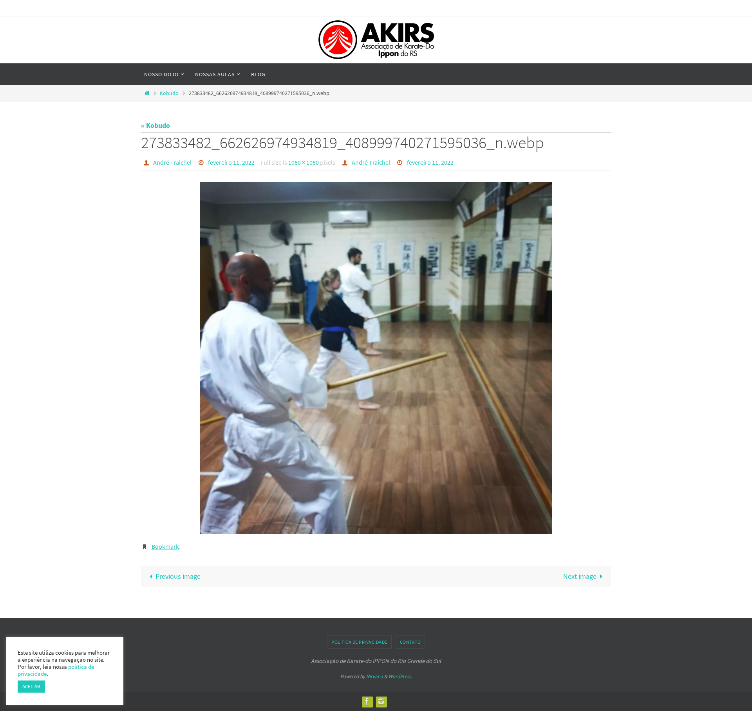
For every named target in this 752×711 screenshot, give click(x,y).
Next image (580, 576)
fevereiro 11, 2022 (231, 162)
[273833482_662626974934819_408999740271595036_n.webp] (376, 358)
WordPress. (400, 676)
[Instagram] (381, 701)
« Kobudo (155, 125)
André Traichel (172, 162)
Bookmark (165, 546)
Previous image (178, 576)
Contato (410, 642)
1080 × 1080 (303, 162)
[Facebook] (367, 701)
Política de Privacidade (359, 642)
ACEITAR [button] (31, 686)
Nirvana (374, 676)
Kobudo (169, 93)
